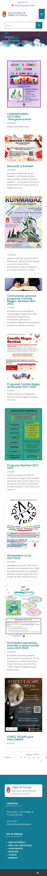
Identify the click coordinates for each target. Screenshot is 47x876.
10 (25, 757)
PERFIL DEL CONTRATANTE (20, 845)
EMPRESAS (12, 858)
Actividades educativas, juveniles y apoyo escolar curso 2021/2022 (23, 645)
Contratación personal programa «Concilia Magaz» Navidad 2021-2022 (21, 299)
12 (34, 757)
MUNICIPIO (13, 851)
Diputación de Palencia (21, 794)
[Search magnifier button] (39, 25)
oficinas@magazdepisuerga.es (24, 5)
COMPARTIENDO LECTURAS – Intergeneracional (19, 116)
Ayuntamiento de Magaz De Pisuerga (17, 13)
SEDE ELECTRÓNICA (16, 842)
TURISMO (12, 855)
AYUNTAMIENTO (15, 848)
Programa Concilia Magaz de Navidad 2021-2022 (23, 385)
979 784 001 (24, 2)
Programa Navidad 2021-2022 (23, 466)
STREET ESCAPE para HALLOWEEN (20, 738)
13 (38, 757)
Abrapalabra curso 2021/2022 (19, 556)
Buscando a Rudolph (20, 166)
